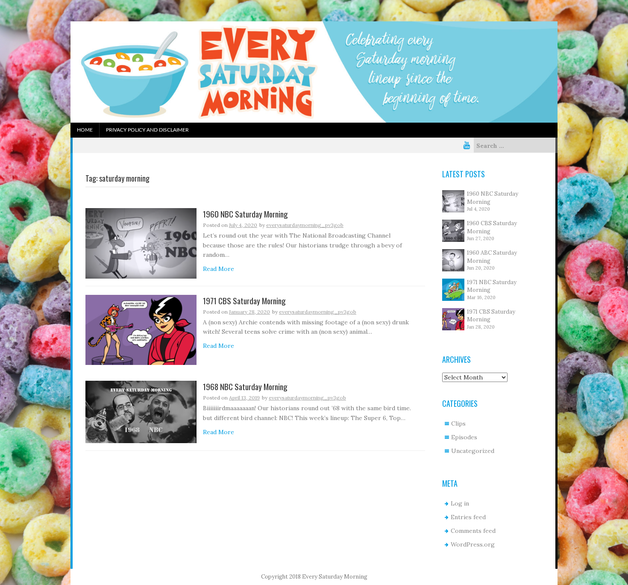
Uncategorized (472, 451)
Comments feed (473, 531)
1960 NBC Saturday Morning (245, 214)
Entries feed (468, 517)
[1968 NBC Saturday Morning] (141, 411)
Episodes (464, 437)
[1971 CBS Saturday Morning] (141, 329)
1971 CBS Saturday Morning (244, 301)
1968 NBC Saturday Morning (245, 387)
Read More (218, 269)
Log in (460, 503)
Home (85, 129)
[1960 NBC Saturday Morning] (141, 243)
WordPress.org (473, 544)
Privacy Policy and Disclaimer (147, 129)
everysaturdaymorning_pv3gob (304, 225)
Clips (458, 423)
